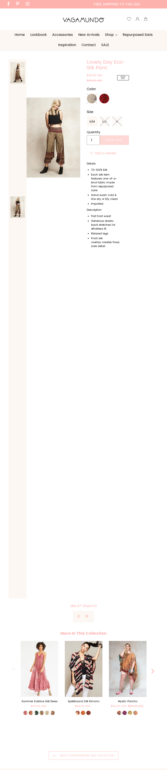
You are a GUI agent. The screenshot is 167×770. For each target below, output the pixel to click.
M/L (104, 121)
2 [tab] (28, 730)
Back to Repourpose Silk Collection (86, 755)
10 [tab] (80, 730)
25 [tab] (70, 736)
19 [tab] (139, 730)
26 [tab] (77, 736)
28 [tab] (90, 736)
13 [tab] (100, 730)
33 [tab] (122, 736)
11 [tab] (87, 730)
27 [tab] (83, 736)
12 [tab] (93, 730)
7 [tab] (60, 730)
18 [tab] (132, 730)
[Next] (153, 669)
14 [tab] (106, 730)
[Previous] (14, 669)
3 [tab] (34, 730)
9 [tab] (74, 730)
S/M (92, 121)
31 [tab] (109, 736)
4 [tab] (41, 730)
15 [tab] (113, 730)
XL (117, 121)
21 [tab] (44, 736)
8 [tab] (67, 730)
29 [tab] (96, 736)
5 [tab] (47, 730)
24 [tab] (64, 736)
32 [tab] (116, 736)
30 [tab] (103, 736)
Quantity (93, 132)
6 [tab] (54, 730)
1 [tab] (21, 730)
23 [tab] (57, 736)
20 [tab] (145, 730)
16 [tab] (119, 730)
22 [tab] (51, 736)
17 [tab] (126, 730)
